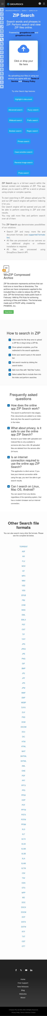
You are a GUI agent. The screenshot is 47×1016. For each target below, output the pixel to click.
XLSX (23, 844)
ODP (23, 800)
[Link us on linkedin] (31, 970)
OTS (23, 887)
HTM (23, 741)
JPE (23, 654)
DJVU (23, 707)
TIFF (23, 639)
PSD (23, 717)
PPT (23, 780)
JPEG (23, 649)
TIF (23, 634)
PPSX (23, 795)
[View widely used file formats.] (2, 10)
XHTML (23, 761)
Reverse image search (24, 162)
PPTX (23, 785)
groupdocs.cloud (23, 35)
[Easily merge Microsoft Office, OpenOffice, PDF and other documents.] (2, 56)
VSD (23, 585)
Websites (23, 994)
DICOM (23, 727)
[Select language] (38, 3)
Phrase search (23, 141)
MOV (23, 566)
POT (23, 805)
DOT (23, 917)
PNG (23, 658)
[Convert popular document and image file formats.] (2, 18)
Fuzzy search (33, 109)
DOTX (23, 922)
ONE (23, 770)
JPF (23, 678)
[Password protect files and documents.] (2, 82)
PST (23, 624)
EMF (23, 697)
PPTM (23, 809)
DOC (23, 902)
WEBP (23, 702)
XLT (23, 834)
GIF (23, 663)
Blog (23, 990)
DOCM (23, 912)
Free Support (23, 983)
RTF (23, 931)
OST (23, 629)
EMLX (23, 619)
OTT (23, 946)
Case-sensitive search (23, 152)
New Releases (23, 986)
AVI (23, 556)
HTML (23, 746)
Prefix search (32, 120)
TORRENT (24, 546)
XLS (23, 829)
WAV (23, 580)
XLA (23, 858)
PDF (23, 775)
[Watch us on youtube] (26, 970)
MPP (23, 892)
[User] (44, 3)
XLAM (23, 863)
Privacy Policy (28, 81)
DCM (23, 722)
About (22, 997)
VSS (23, 590)
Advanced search (15, 109)
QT (23, 571)
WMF (23, 693)
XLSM (23, 848)
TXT (23, 936)
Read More (8, 312)
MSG (23, 610)
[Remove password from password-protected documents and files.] (2, 78)
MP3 (23, 576)
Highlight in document (23, 99)
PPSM (23, 824)
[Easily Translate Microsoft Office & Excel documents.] (2, 74)
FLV (23, 561)
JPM (23, 688)
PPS (23, 790)
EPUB (23, 595)
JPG (23, 644)
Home (23, 979)
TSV (23, 878)
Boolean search (15, 131)
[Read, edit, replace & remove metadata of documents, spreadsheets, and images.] (2, 35)
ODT (23, 941)
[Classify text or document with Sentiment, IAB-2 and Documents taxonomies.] (2, 65)
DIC (23, 736)
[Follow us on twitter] (21, 970)
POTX (23, 814)
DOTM (23, 926)
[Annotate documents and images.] (2, 14)
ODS (23, 883)
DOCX (23, 907)
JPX (23, 683)
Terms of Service (25, 1012)
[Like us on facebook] (16, 970)
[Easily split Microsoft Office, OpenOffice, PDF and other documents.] (2, 69)
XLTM (23, 868)
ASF (23, 551)
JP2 (23, 673)
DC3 (23, 732)
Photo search (23, 173)
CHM (23, 605)
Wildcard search (15, 120)
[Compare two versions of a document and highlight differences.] (2, 22)
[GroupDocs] (15, 4)
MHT (23, 751)
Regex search (32, 131)
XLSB (23, 853)
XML (23, 766)
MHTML (23, 756)
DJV (23, 712)
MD (23, 897)
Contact (33, 1012)
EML (23, 615)
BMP (23, 668)
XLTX (23, 839)
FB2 (23, 600)
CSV (23, 873)
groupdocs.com (27, 32)
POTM (23, 819)
